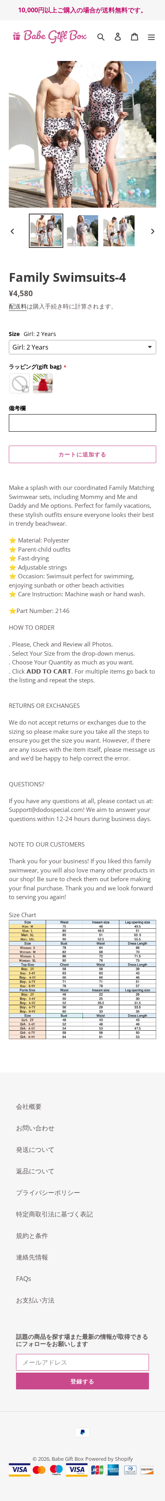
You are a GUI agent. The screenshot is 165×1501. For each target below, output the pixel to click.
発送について (35, 1149)
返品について (35, 1171)
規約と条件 (32, 1235)
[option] (46, 231)
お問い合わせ (35, 1128)
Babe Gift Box (68, 1458)
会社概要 (29, 1106)
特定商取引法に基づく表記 (54, 1214)
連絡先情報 (32, 1257)
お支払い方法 (35, 1300)
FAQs (23, 1278)
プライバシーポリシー (48, 1192)
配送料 (18, 306)
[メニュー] (151, 36)
